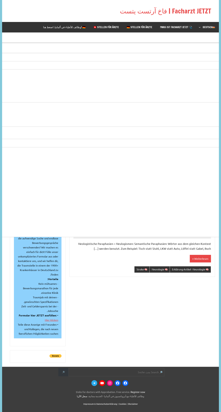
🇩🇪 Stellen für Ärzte (139, 27)
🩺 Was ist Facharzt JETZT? (176, 27)
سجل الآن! (82, 396)
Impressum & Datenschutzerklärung (100, 403)
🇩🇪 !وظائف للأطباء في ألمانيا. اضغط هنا (64, 27)
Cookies (122, 403)
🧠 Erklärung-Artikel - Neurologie (190, 269)
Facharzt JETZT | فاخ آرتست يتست (165, 11)
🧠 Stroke (142, 269)
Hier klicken (51, 320)
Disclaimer (133, 403)
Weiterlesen (201, 258)
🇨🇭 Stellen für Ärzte (106, 27)
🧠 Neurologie (160, 269)
